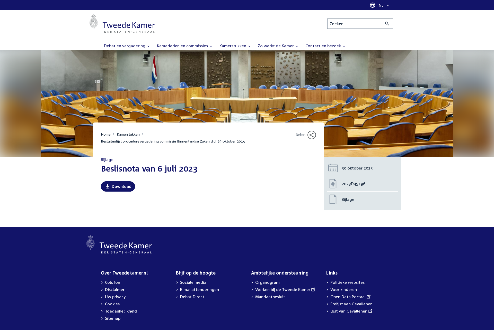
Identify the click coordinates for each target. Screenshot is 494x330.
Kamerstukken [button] (233, 45)
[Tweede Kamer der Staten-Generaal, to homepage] (122, 23)
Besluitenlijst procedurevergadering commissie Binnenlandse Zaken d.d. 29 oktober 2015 (173, 141)
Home (106, 134)
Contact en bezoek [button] (323, 45)
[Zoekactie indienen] (387, 23)
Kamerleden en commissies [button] (183, 45)
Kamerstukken (128, 134)
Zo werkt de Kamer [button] (276, 45)
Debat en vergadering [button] (125, 45)
